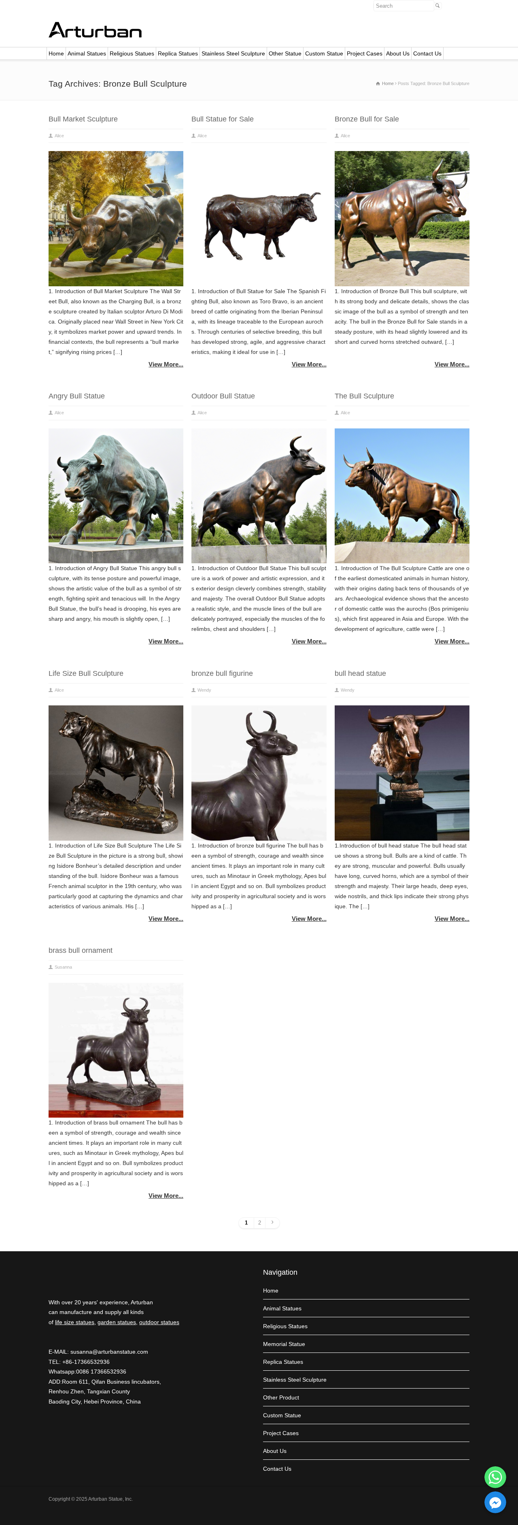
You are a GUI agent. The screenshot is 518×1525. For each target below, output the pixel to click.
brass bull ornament (81, 950)
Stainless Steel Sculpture (233, 53)
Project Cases (364, 53)
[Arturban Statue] (95, 35)
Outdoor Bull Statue (223, 396)
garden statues (117, 1322)
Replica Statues (178, 53)
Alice (59, 135)
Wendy (204, 690)
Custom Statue (324, 53)
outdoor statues (159, 1322)
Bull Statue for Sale (222, 119)
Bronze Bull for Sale (367, 119)
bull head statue (360, 673)
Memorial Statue (284, 1344)
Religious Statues (132, 53)
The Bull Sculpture (364, 396)
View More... (166, 364)
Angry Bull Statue (77, 396)
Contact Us (427, 53)
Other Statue (285, 53)
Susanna (63, 967)
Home (56, 53)
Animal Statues (87, 53)
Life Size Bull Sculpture (86, 673)
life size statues (74, 1322)
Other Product (281, 1397)
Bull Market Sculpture (83, 119)
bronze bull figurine (222, 673)
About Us (398, 53)
